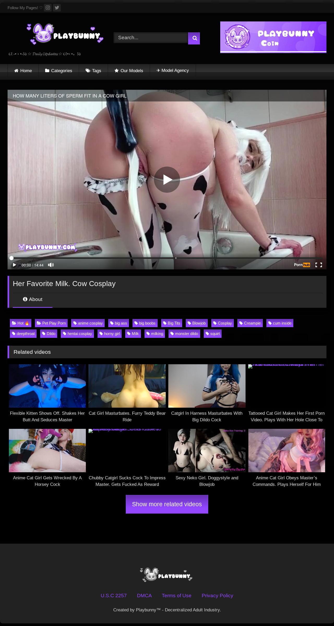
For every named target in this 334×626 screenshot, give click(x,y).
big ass (121, 323)
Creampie (252, 323)
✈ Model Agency (173, 70)
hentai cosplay (80, 333)
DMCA (144, 595)
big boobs (147, 323)
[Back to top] (317, 610)
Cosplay (225, 323)
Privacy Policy (217, 595)
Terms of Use (177, 595)
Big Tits (174, 323)
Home (26, 70)
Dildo (51, 333)
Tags (96, 70)
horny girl (112, 333)
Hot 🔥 (23, 323)
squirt (215, 333)
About (35, 299)
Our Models (132, 70)
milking (157, 333)
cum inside (282, 323)
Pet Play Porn (54, 323)
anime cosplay (90, 323)
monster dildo (186, 333)
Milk (135, 333)
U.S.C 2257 (114, 595)
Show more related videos (167, 504)
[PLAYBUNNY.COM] (60, 34)
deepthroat (26, 333)
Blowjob (199, 323)
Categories (61, 70)
